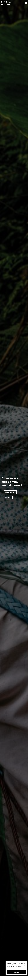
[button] (26, 3)
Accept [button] (16, 972)
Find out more (9, 498)
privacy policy (20, 968)
